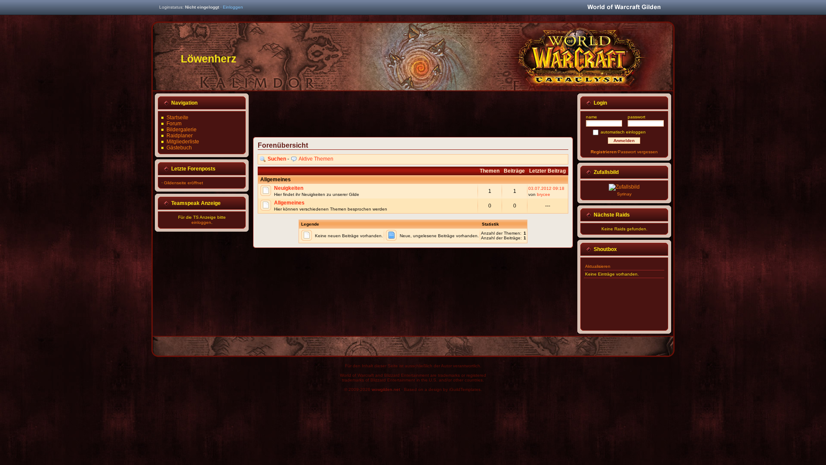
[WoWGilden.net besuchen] (623, 7)
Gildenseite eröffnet (183, 182)
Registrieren (603, 151)
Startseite (177, 118)
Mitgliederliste (182, 142)
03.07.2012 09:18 (546, 188)
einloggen (201, 222)
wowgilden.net (386, 389)
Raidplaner (179, 136)
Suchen (277, 159)
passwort (636, 117)
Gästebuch (179, 148)
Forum (174, 124)
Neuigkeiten (288, 188)
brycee (543, 194)
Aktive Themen (316, 159)
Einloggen (233, 7)
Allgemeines (289, 203)
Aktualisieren (597, 266)
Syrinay (624, 194)
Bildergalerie (181, 130)
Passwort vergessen (638, 151)
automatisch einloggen (623, 132)
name (591, 117)
